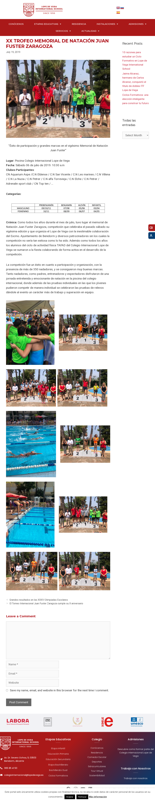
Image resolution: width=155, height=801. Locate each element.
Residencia (79, 24)
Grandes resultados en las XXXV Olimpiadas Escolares (39, 599)
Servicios (62, 31)
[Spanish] (118, 12)
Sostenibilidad (97, 775)
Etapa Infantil (58, 748)
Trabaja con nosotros (135, 778)
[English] (118, 7)
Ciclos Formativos (58, 775)
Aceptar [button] (69, 797)
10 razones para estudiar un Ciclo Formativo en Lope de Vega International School (134, 60)
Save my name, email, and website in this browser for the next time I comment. (59, 690)
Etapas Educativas (46, 24)
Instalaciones (106, 24)
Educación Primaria (58, 753)
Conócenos (16, 24)
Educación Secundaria (58, 759)
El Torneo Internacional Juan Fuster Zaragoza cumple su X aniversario (46, 603)
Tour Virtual (97, 770)
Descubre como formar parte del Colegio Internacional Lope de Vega (136, 752)
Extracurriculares (97, 766)
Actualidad (88, 31)
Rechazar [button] (82, 797)
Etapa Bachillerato (58, 764)
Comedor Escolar (96, 757)
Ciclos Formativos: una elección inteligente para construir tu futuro (135, 99)
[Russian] (122, 7)
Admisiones (136, 24)
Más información (98, 796)
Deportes (97, 761)
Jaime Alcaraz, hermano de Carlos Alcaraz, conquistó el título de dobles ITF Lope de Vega (134, 82)
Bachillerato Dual (58, 770)
